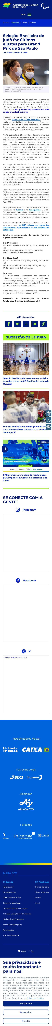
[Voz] (48, 420)
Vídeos (33, 23)
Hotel (37, 903)
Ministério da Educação (13, 919)
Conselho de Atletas (12, 903)
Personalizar (26, 1012)
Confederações (9, 892)
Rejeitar (26, 1021)
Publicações (8, 930)
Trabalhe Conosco (11, 935)
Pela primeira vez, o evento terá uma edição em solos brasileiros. (26, 110)
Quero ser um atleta (12, 897)
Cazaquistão (35, 210)
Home (5, 23)
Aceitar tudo (26, 1003)
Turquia (19, 210)
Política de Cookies (35, 998)
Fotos (24, 23)
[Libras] (48, 413)
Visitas (38, 897)
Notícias (15, 23)
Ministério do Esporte (12, 925)
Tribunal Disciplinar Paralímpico (17, 914)
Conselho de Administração (15, 908)
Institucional (8, 887)
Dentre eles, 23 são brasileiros (26, 120)
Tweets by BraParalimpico (15, 657)
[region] (26, 992)
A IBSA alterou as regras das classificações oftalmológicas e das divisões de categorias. (26, 227)
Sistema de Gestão (43, 892)
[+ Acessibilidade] (48, 427)
